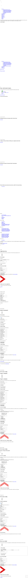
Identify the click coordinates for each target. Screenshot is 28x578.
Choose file (1, 259)
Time (4, 460)
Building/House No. (2, 391)
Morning (2, 416)
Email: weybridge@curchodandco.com (6, 215)
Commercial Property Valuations (7, 11)
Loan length (1, 297)
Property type (1, 401)
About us (3, 16)
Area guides (3, 15)
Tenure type (1, 502)
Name (1, 267)
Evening (2, 466)
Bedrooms (1, 337)
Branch (2, 549)
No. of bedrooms (2, 400)
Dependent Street (2, 334)
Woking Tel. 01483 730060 (5, 237)
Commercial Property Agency (6, 9)
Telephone (1, 270)
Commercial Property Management (7, 10)
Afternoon (2, 417)
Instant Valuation (2, 308)
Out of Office (3, 225)
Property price (2, 294)
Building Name (2, 330)
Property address (2, 381)
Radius (1, 505)
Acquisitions (3, 13)
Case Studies (3, 14)
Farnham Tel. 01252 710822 (5, 235)
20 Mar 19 (1, 72)
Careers (3, 18)
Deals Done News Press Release (1, 74)
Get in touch (1, 539)
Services (3, 61)
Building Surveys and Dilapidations (6, 230)
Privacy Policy (3, 223)
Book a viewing (2, 447)
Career (1, 249)
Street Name (1, 333)
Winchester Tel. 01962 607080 (5, 236)
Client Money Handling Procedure (6, 224)
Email (1, 268)
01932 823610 (7, 363)
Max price (1, 508)
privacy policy (14, 354)
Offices (2, 67)
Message (1, 260)
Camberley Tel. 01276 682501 (5, 234)
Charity (2, 17)
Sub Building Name (2, 394)
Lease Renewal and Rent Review (7, 12)
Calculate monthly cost (3, 300)
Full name (1, 426)
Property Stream (5, 243)
